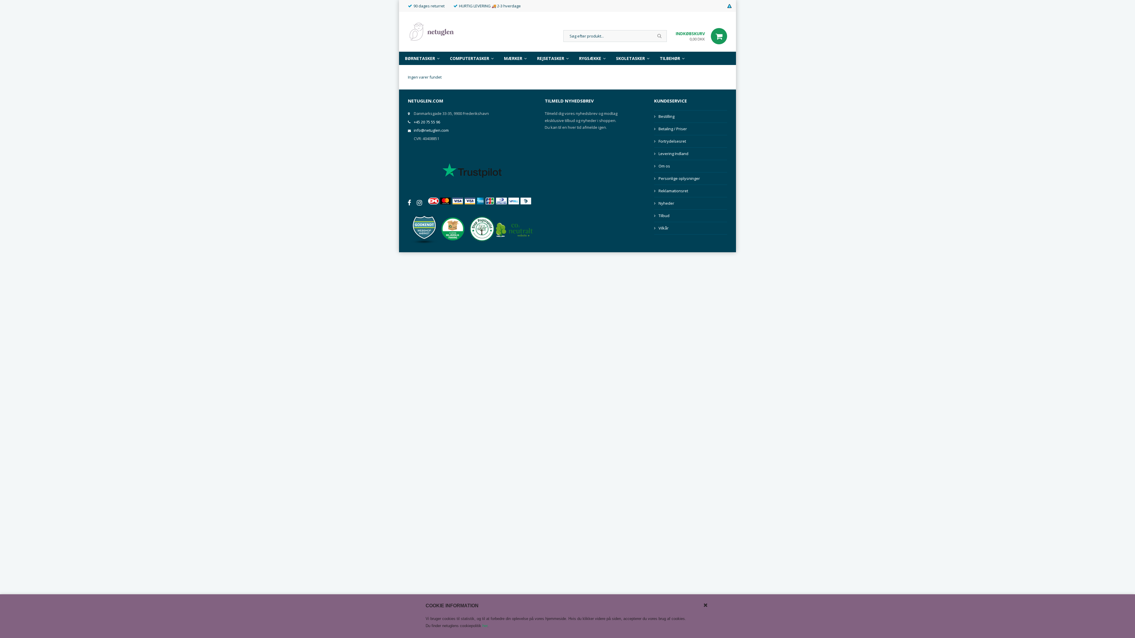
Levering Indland (673, 153)
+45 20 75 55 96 (427, 122)
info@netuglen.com (431, 130)
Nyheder (666, 203)
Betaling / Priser (673, 128)
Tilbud (664, 215)
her (484, 626)
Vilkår (664, 228)
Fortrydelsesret (672, 141)
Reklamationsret (673, 190)
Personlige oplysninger (679, 178)
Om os (664, 166)
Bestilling (666, 116)
